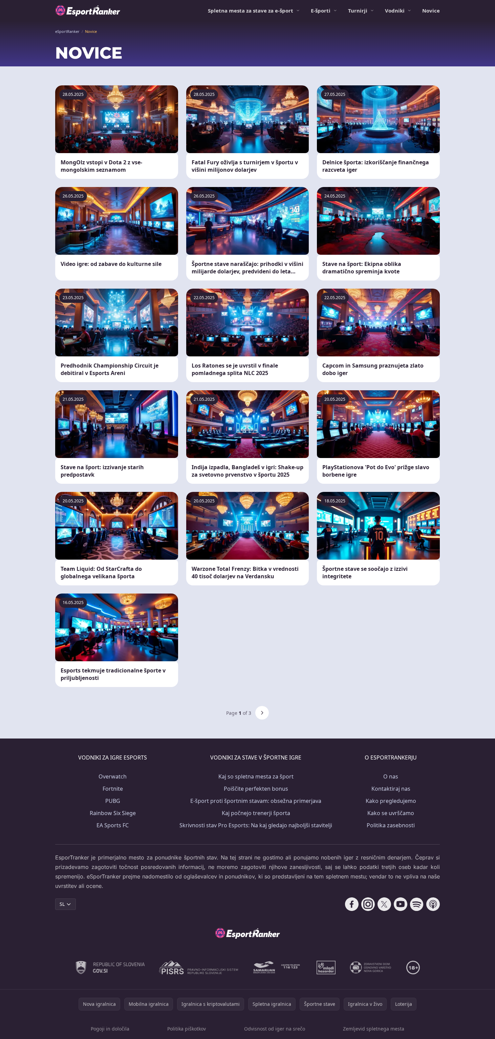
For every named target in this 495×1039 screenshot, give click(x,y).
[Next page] (262, 713)
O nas (390, 776)
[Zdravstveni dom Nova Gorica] (371, 967)
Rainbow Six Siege (113, 813)
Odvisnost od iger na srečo (274, 1028)
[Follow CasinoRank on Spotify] (417, 904)
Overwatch (113, 776)
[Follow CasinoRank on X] (384, 904)
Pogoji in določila (110, 1028)
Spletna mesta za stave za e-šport (250, 10)
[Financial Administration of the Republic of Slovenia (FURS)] (110, 967)
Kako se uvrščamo (390, 813)
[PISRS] (198, 967)
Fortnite (113, 788)
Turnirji (357, 10)
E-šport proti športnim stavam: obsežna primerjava (255, 801)
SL (62, 904)
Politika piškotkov (186, 1028)
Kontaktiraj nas (390, 788)
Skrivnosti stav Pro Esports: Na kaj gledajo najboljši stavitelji (255, 825)
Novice (431, 10)
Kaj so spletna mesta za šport (256, 776)
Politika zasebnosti (391, 825)
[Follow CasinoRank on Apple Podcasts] (433, 904)
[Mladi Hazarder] (326, 967)
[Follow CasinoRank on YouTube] (400, 904)
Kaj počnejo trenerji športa (256, 813)
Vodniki (395, 10)
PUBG (112, 801)
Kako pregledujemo (391, 801)
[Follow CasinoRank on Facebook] (352, 904)
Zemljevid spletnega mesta (373, 1028)
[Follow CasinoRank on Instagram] (368, 904)
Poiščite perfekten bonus (256, 788)
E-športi (320, 10)
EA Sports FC (112, 825)
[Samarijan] (277, 967)
